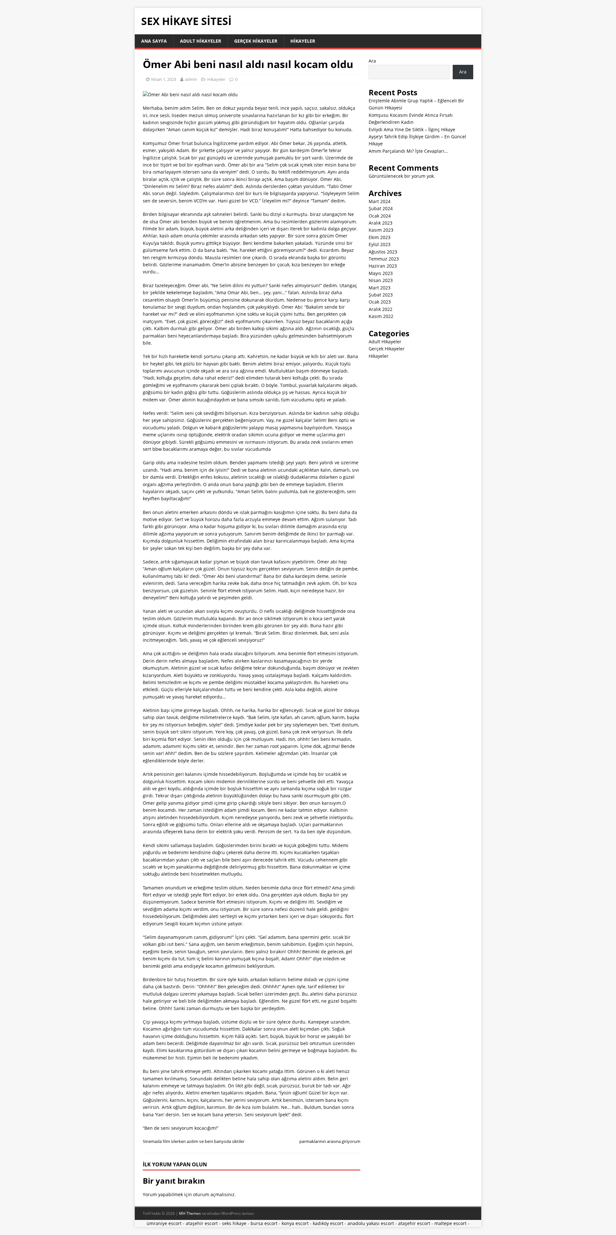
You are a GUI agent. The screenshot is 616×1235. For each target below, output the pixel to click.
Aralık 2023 (380, 223)
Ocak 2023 (380, 302)
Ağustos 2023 (383, 252)
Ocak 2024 (380, 216)
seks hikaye (234, 1223)
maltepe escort (450, 1223)
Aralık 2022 (380, 309)
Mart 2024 (379, 201)
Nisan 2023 (381, 280)
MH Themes (190, 1213)
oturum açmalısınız (214, 1194)
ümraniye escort (164, 1223)
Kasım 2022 (381, 316)
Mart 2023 (379, 288)
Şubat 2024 (381, 208)
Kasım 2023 (381, 230)
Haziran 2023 (383, 266)
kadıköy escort (328, 1223)
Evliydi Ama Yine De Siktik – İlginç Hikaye (412, 129)
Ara (372, 61)
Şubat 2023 (381, 295)
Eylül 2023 (379, 244)
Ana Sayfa (154, 41)
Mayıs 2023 (381, 273)
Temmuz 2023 (384, 259)
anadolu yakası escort (370, 1223)
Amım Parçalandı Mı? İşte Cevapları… (408, 151)
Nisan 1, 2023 (163, 79)
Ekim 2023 (379, 237)
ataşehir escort (202, 1223)
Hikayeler (302, 41)
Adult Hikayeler (200, 41)
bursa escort (264, 1223)
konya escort (295, 1223)
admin (191, 79)
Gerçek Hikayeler (255, 41)
